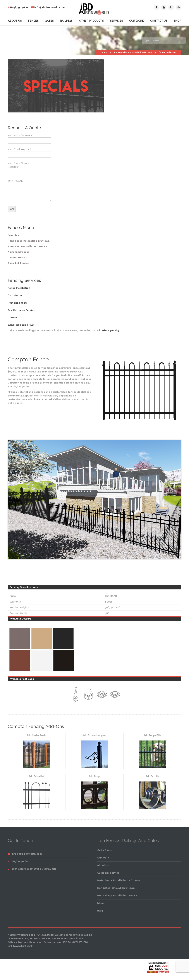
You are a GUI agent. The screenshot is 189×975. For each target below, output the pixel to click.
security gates (40, 938)
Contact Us (158, 20)
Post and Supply (17, 302)
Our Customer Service (21, 310)
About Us (15, 20)
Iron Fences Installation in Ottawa (28, 241)
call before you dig (107, 330)
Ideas (100, 903)
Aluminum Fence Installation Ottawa (133, 52)
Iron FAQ (13, 317)
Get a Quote (104, 850)
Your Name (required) (20, 135)
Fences (33, 20)
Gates (49, 20)
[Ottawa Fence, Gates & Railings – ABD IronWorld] (94, 14)
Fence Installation (19, 288)
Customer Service (108, 872)
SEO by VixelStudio (75, 942)
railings (57, 938)
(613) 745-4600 (19, 7)
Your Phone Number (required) (19, 165)
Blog (100, 910)
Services (116, 20)
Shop (177, 20)
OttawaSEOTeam (20, 946)
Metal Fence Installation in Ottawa (118, 880)
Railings (66, 20)
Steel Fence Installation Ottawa (27, 246)
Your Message (15, 180)
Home (104, 52)
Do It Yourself (16, 295)
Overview (14, 235)
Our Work (136, 20)
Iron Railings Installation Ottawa (117, 895)
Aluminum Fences (18, 252)
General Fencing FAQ (21, 325)
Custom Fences (17, 257)
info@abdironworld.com (49, 7)
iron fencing (19, 938)
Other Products (91, 20)
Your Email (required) (19, 149)
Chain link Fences (18, 263)
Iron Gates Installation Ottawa (116, 888)
